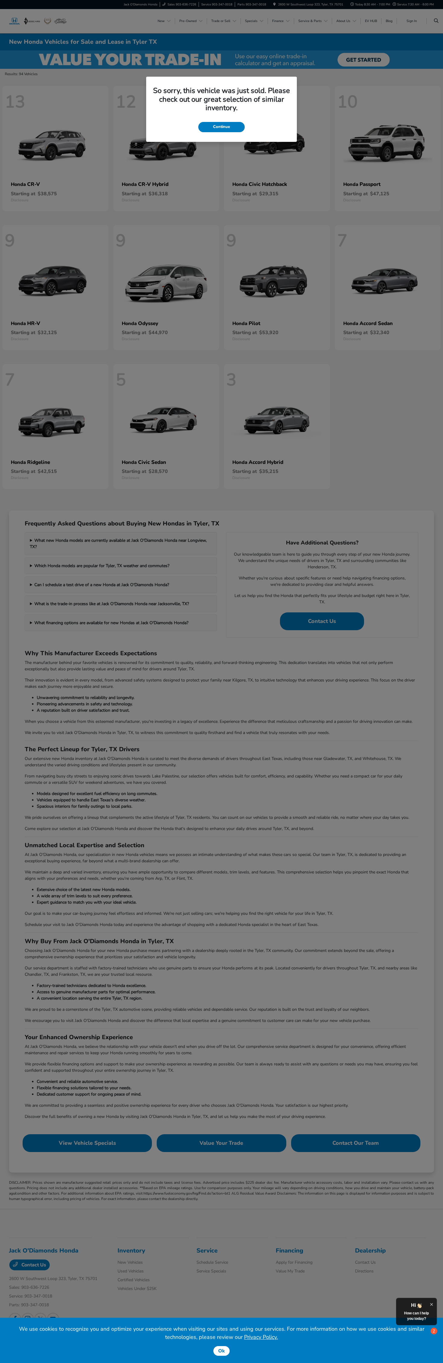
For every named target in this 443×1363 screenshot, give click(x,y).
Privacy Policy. (261, 1337)
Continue (221, 126)
